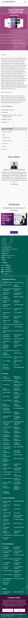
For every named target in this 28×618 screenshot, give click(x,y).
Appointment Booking (17, 341)
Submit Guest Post (19, 592)
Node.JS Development (17, 435)
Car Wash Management (6, 297)
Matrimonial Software (17, 301)
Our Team (4, 242)
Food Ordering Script (6, 341)
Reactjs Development (17, 405)
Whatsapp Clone (7, 338)
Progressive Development (17, 479)
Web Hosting (6, 396)
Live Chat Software (19, 304)
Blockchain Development (17, 389)
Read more (14, 220)
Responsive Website (6, 464)
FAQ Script (16, 365)
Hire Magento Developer (17, 563)
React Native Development (6, 409)
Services (5, 374)
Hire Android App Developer (18, 551)
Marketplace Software (6, 317)
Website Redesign (18, 458)
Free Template (6, 361)
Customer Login (6, 257)
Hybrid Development (6, 455)
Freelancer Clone (7, 285)
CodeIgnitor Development (6, 435)
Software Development (17, 413)
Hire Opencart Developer (17, 575)
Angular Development (17, 401)
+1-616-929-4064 (7, 265)
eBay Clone (17, 350)
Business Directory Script (8, 331)
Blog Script (5, 365)
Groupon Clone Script (6, 321)
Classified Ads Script (6, 313)
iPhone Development (6, 451)
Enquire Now (14, 232)
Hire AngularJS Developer (17, 571)
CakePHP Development (17, 431)
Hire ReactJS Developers (17, 547)
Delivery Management (6, 532)
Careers (4, 244)
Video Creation (6, 392)
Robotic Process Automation (18, 385)
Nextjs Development (6, 389)
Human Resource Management (18, 293)
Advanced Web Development (7, 447)
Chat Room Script (18, 338)
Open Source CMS (18, 446)
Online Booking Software (17, 317)
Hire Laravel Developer (6, 567)
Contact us (4, 262)
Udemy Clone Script (8, 324)
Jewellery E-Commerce (6, 520)
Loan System (17, 509)
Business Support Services (7, 483)
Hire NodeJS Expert (8, 570)
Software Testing (7, 478)
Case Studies (6, 13)
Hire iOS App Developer (6, 555)
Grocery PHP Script (19, 330)
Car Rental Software (19, 527)
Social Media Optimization (17, 483)
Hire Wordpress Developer (7, 563)
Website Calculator (19, 535)
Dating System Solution (6, 516)
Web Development (7, 380)
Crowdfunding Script (17, 309)
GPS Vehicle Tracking (6, 528)
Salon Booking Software (6, 305)
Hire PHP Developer (8, 558)
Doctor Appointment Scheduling (8, 289)
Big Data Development (17, 381)
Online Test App (7, 513)
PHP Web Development (6, 431)
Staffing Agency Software (18, 289)
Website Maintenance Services (6, 460)
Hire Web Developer (19, 555)
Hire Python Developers (6, 547)
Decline (20, 610)
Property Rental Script (18, 345)
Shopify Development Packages (17, 488)
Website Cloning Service (7, 468)
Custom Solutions (8, 498)
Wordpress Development (17, 443)
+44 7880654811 (7, 267)
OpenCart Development (6, 439)
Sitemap (4, 259)
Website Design (18, 454)
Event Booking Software (17, 335)
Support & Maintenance (17, 427)
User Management (7, 535)
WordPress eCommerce (6, 368)
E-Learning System (19, 519)
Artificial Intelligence (19, 408)
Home (2, 13)
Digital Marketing (7, 412)
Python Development (6, 405)
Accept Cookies (8, 610)
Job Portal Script (18, 327)
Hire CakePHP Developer (17, 559)
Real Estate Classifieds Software (6, 346)
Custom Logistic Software (7, 501)
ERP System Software (6, 538)
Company (4, 239)
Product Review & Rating (18, 357)
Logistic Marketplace (17, 285)
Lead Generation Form (18, 361)
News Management (8, 350)
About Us (4, 241)
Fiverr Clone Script (18, 282)
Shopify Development (6, 487)
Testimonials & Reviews (8, 255)
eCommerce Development (6, 443)
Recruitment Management (6, 335)
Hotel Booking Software (17, 532)
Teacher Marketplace (6, 353)
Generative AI (6, 384)
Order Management (19, 367)
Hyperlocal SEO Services (7, 416)
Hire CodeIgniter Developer (18, 567)
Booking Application (19, 501)
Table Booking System (6, 505)
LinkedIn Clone (17, 353)
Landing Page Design (17, 464)
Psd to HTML (17, 472)
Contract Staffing (7, 400)
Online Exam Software (6, 327)
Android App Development (17, 451)
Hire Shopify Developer (6, 583)
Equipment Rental (18, 324)
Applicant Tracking (18, 296)
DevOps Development (17, 393)
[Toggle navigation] (25, 2)
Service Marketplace (17, 321)
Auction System (18, 523)
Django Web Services (17, 397)
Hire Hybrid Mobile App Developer (7, 579)
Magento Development (17, 439)
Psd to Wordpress (7, 472)
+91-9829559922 (7, 269)
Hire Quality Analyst (19, 578)
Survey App (17, 513)
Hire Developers (6, 251)
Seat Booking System (6, 293)
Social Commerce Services (7, 427)
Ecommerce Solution (6, 509)
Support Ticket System (6, 301)
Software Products (7, 247)
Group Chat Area (7, 308)
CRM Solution (17, 505)
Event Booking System (6, 524)
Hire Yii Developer (7, 574)
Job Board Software (8, 282)
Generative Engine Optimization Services (18, 423)
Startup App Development (6, 492)
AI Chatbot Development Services (17, 417)
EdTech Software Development (18, 516)
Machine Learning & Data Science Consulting (8, 423)
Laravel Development (6, 377)
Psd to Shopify (6, 474)
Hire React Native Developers (7, 551)
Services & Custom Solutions (9, 249)
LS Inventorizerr (18, 312)
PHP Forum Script (7, 357)
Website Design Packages (7, 592)
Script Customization (17, 475)
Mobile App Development (17, 377)
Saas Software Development (17, 468)
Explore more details (9, 604)
